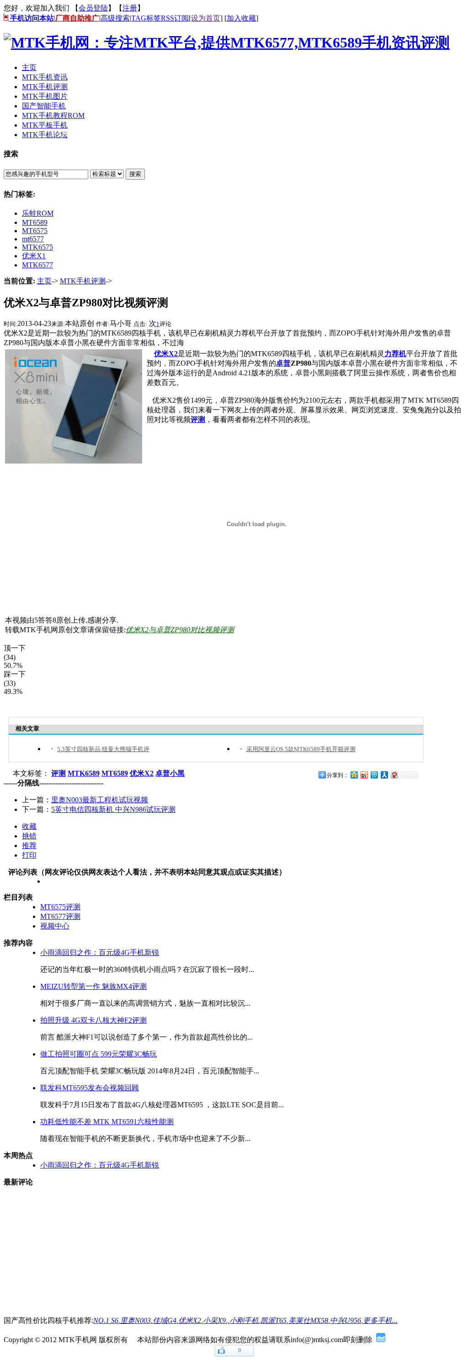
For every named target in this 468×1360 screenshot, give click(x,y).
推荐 (29, 845)
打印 (29, 855)
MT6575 (35, 231)
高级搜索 (115, 18)
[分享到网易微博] (394, 774)
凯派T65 (274, 1320)
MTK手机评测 (83, 281)
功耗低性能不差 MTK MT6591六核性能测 (107, 1121)
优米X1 (34, 256)
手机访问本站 (31, 18)
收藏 (29, 826)
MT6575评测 (60, 907)
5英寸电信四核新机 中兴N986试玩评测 (113, 809)
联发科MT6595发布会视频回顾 (89, 1088)
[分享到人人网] (384, 774)
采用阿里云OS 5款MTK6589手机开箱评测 (301, 749)
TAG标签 (146, 18)
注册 (129, 8)
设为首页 (205, 18)
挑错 (29, 836)
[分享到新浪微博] (364, 774)
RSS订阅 (175, 18)
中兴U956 (345, 1320)
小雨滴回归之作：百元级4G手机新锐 (99, 952)
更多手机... (380, 1320)
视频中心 (54, 926)
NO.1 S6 (105, 1320)
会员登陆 (93, 8)
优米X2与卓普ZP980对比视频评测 (180, 630)
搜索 (135, 174)
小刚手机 (244, 1320)
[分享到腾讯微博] (374, 774)
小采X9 (214, 1320)
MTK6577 (37, 265)
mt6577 (33, 239)
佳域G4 (164, 1320)
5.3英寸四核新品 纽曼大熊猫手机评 (103, 749)
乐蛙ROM (37, 213)
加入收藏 (241, 18)
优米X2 (189, 1320)
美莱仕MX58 (308, 1320)
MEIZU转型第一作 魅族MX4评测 (93, 986)
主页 (44, 281)
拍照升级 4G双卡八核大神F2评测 (93, 1020)
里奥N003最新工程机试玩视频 (99, 800)
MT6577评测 (60, 916)
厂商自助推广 (77, 18)
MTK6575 (37, 247)
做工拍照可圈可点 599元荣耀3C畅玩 (98, 1054)
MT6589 (35, 222)
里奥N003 (135, 1320)
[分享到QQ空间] (354, 774)
